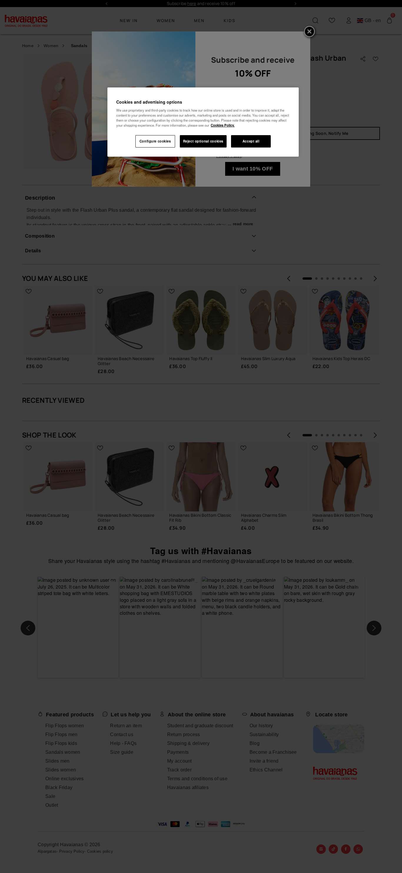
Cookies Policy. (223, 125)
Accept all (251, 141)
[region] (203, 122)
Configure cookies (155, 141)
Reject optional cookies (203, 141)
